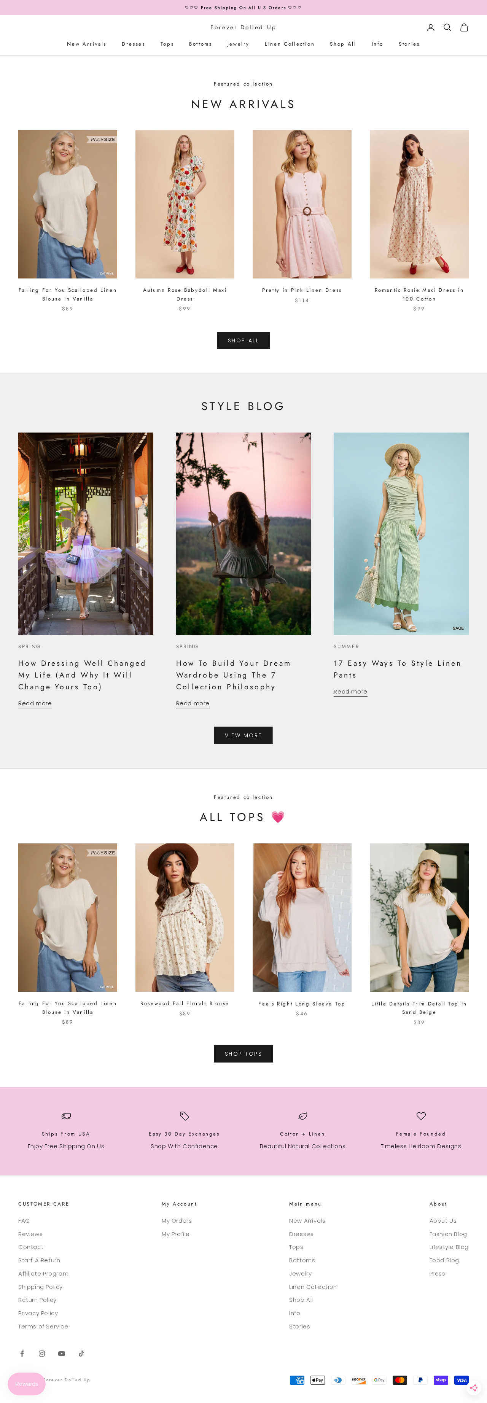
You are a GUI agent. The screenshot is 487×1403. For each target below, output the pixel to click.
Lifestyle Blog (449, 1247)
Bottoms (200, 44)
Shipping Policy (40, 1287)
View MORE (243, 735)
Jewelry (239, 44)
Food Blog (444, 1260)
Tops (167, 44)
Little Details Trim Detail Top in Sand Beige (419, 1008)
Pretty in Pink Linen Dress (302, 290)
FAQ (24, 1221)
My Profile (176, 1234)
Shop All (343, 44)
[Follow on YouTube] (61, 1353)
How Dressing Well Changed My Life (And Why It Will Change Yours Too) (82, 675)
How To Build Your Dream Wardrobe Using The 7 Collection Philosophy (233, 675)
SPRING (29, 646)
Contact (30, 1247)
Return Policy (37, 1300)
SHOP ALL (243, 340)
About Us (443, 1221)
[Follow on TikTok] (81, 1353)
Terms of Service (43, 1326)
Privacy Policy (38, 1313)
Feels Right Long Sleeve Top (301, 1003)
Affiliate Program (43, 1273)
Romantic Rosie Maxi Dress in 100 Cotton (419, 294)
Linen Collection (290, 44)
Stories (409, 44)
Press (438, 1273)
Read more (35, 703)
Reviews (30, 1234)
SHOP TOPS (244, 1054)
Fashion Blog (448, 1234)
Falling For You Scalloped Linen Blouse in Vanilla (68, 294)
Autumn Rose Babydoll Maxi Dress (185, 294)
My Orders (177, 1221)
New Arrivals (87, 44)
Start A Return (39, 1260)
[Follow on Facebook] (22, 1353)
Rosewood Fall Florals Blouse (184, 1003)
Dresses (133, 44)
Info (378, 44)
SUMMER (346, 646)
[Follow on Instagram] (42, 1353)
